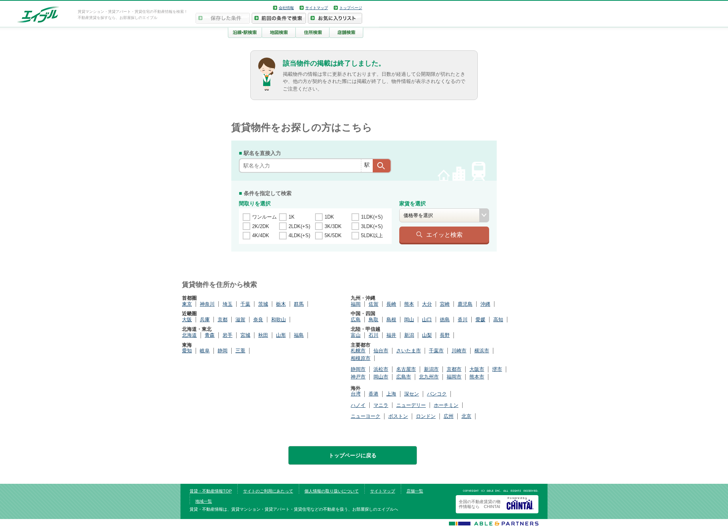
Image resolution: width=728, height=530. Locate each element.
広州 (448, 416)
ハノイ (358, 405)
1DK (329, 217)
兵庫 (205, 319)
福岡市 (454, 377)
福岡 (356, 304)
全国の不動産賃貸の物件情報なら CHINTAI (479, 504)
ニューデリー (411, 405)
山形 (281, 335)
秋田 (263, 335)
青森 (210, 335)
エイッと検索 (444, 234)
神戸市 (358, 377)
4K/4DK (260, 235)
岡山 (409, 319)
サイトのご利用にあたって (268, 491)
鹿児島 (465, 304)
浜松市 (380, 369)
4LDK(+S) (299, 235)
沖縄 (485, 304)
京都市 (454, 369)
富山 (356, 335)
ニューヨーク (365, 416)
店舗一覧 (414, 491)
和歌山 (278, 319)
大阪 (187, 319)
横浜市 (481, 350)
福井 (391, 335)
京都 (223, 319)
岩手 (227, 335)
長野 (445, 335)
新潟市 (431, 369)
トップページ (350, 8)
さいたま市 (408, 350)
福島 (299, 335)
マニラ (380, 405)
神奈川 (207, 304)
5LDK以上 (372, 235)
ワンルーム (264, 217)
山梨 (427, 335)
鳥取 (373, 319)
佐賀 (373, 304)
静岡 (223, 350)
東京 (187, 304)
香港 (373, 394)
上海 (391, 394)
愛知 (187, 350)
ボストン (398, 416)
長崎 (391, 304)
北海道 (189, 335)
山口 (427, 319)
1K (292, 217)
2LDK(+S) (299, 226)
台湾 (356, 394)
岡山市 (380, 377)
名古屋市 (406, 369)
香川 (463, 319)
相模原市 (360, 358)
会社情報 (286, 8)
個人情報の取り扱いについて (331, 491)
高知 (498, 319)
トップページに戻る (353, 455)
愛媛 (480, 319)
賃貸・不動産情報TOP (211, 491)
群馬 (299, 304)
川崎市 (459, 350)
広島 (356, 319)
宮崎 (445, 304)
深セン (411, 394)
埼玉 (227, 304)
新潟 (409, 335)
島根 (391, 319)
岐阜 (205, 350)
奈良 (258, 319)
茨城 (263, 304)
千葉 (245, 304)
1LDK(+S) (372, 217)
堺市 (497, 369)
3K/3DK (333, 226)
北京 (466, 416)
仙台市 (380, 350)
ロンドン (426, 416)
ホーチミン (446, 405)
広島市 (403, 377)
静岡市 (358, 369)
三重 (240, 350)
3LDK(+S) (372, 226)
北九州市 (429, 377)
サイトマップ (316, 8)
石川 (373, 335)
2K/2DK (260, 226)
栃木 (281, 304)
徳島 (445, 319)
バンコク (437, 394)
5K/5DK (333, 235)
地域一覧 (203, 501)
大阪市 (476, 369)
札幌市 (358, 350)
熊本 (409, 304)
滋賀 (240, 319)
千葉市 (436, 350)
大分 (427, 304)
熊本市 (476, 377)
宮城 (245, 335)
